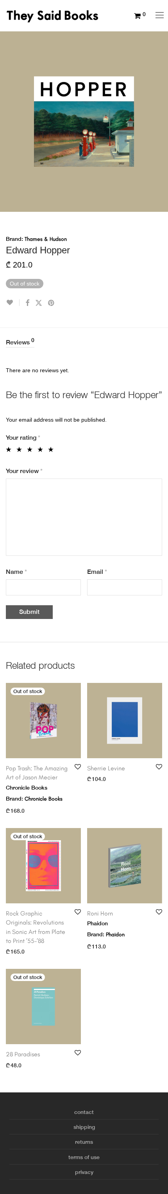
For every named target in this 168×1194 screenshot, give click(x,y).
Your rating (23, 437)
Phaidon (115, 934)
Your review (24, 471)
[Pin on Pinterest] (51, 303)
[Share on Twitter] (38, 303)
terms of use (84, 1157)
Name (16, 571)
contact (84, 1112)
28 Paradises (23, 1054)
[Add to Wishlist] (13, 302)
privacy (84, 1172)
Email (97, 571)
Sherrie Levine (106, 768)
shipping (84, 1127)
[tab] (84, 342)
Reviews (20, 341)
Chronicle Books (44, 798)
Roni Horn (100, 913)
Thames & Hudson (46, 239)
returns (84, 1142)
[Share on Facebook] (27, 303)
